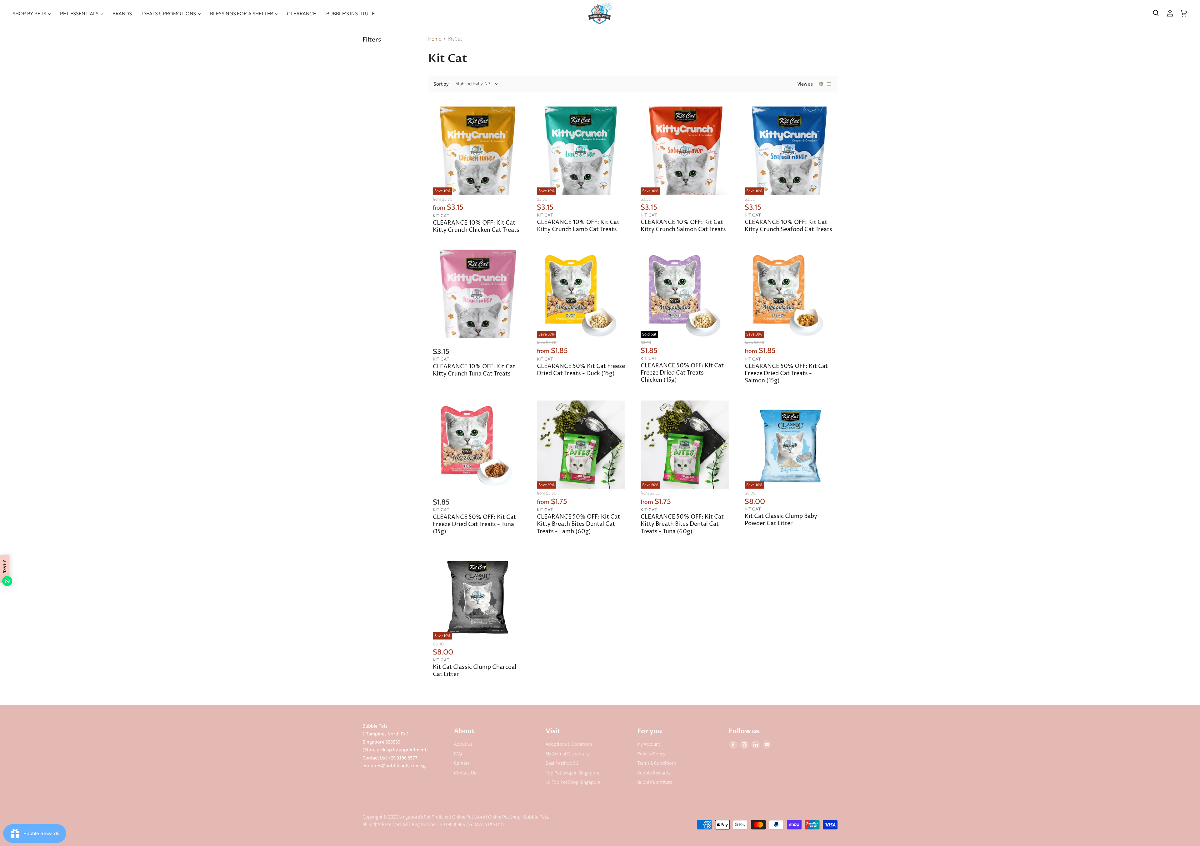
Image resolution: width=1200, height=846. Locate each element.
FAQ (458, 753)
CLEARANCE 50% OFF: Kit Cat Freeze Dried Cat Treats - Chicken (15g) (682, 373)
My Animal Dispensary (568, 753)
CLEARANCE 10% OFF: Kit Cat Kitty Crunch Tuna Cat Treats (474, 370)
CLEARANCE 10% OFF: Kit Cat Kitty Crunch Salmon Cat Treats (683, 226)
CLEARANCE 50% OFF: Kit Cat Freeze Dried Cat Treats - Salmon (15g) (786, 374)
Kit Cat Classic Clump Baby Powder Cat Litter (781, 520)
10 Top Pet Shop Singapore (573, 782)
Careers (461, 763)
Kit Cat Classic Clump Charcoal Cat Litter (474, 671)
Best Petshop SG (562, 763)
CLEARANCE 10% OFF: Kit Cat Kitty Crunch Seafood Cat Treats (788, 226)
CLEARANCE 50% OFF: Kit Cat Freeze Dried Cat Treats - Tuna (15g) (474, 524)
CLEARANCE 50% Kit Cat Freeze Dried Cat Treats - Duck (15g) (581, 370)
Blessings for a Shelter (242, 13)
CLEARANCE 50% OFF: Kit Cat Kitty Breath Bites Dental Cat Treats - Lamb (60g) (578, 524)
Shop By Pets (29, 13)
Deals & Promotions (169, 13)
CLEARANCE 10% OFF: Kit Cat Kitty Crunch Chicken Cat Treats (476, 226)
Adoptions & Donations (569, 744)
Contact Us (465, 772)
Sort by (440, 84)
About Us (463, 744)
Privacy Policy (651, 753)
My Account (648, 744)
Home (434, 39)
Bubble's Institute (350, 13)
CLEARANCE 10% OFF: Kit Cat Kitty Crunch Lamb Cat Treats (578, 226)
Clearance (301, 13)
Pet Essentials (79, 13)
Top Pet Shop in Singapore (572, 772)
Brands (122, 13)
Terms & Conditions (656, 763)
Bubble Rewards (653, 772)
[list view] (829, 84)
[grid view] (821, 84)
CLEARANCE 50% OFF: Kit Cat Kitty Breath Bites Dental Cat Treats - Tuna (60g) (682, 524)
